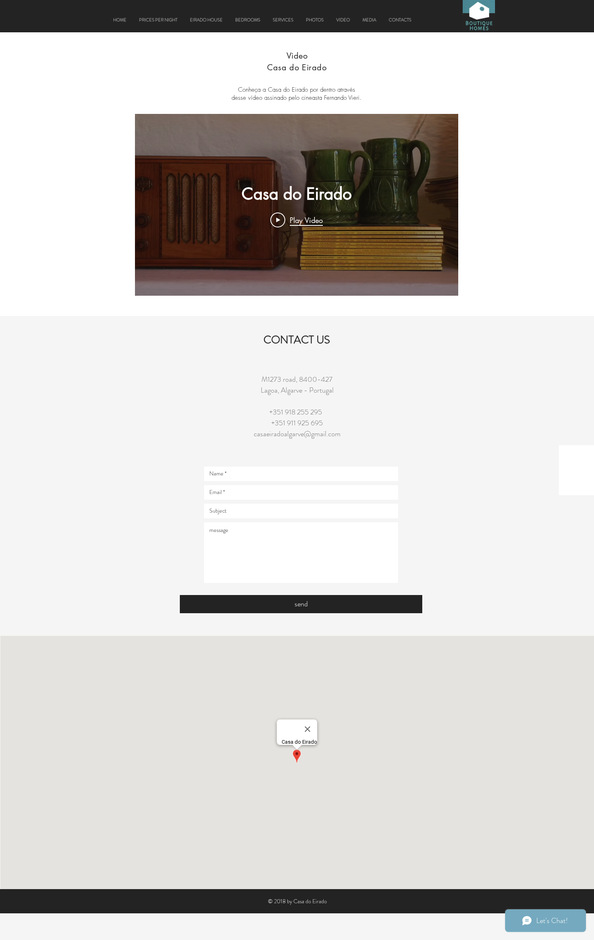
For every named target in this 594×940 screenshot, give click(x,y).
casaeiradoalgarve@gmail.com (297, 434)
